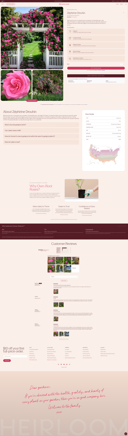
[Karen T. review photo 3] (66, 334)
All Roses (31, 351)
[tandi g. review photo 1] (56, 318)
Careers (66, 353)
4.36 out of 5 (46, 249)
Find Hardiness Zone (87, 357)
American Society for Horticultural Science (41, 213)
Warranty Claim (104, 355)
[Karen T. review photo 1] (56, 334)
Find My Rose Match (33, 349)
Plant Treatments (33, 359)
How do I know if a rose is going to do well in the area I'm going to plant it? (30, 136)
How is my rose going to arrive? (15, 125)
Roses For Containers (52, 359)
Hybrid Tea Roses (51, 355)
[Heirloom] (64, 4)
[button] (69, 17)
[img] (56, 283)
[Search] (125, 4)
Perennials (31, 353)
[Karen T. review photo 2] (61, 334)
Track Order (103, 351)
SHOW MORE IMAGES (32, 100)
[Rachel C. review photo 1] (56, 291)
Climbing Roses (50, 349)
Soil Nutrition (32, 355)
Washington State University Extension (87, 215)
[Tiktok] (69, 364)
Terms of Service (86, 355)
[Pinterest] (66, 364)
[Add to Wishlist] (123, 13)
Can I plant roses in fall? (13, 130)
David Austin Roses (51, 351)
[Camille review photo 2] (61, 304)
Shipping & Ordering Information (108, 353)
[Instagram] (58, 364)
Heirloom (63, 367)
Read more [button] (55, 330)
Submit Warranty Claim (70, 357)
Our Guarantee (68, 351)
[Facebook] (61, 364)
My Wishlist (103, 349)
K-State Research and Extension (64, 214)
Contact (67, 355)
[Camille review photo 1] (56, 304)
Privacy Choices (86, 353)
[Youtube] (64, 364)
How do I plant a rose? (12, 142)
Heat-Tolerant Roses (51, 357)
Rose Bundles (50, 353)
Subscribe (7, 360)
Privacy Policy (86, 351)
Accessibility (85, 349)
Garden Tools (32, 357)
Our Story (67, 349)
